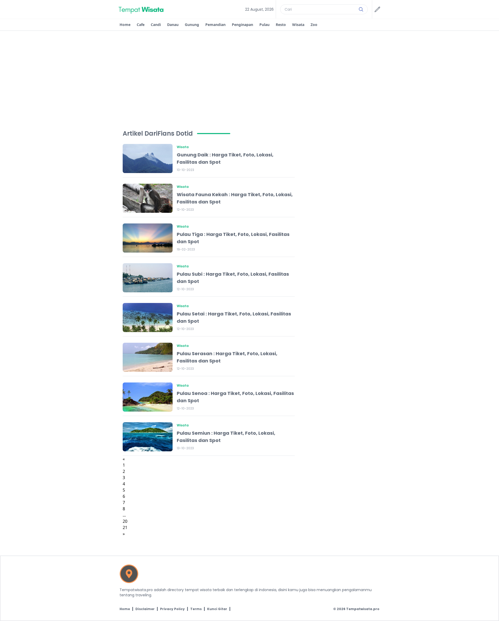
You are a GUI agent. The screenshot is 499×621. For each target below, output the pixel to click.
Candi (156, 24)
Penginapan (242, 24)
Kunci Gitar (217, 609)
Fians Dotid (175, 133)
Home (125, 24)
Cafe (141, 24)
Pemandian (215, 24)
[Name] (361, 9)
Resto (281, 24)
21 (125, 527)
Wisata (298, 24)
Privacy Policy (172, 609)
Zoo (314, 24)
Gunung (192, 24)
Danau (173, 24)
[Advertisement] (249, 69)
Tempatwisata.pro (362, 609)
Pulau (264, 24)
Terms (196, 609)
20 (125, 521)
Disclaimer (145, 609)
